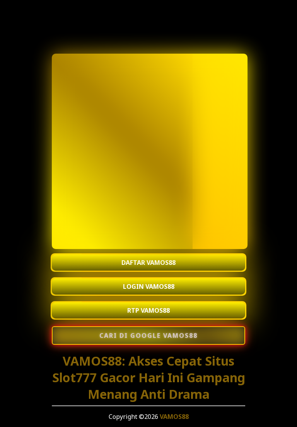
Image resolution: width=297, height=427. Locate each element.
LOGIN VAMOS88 (148, 286)
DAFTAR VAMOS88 (148, 262)
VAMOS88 (174, 416)
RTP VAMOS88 (148, 310)
